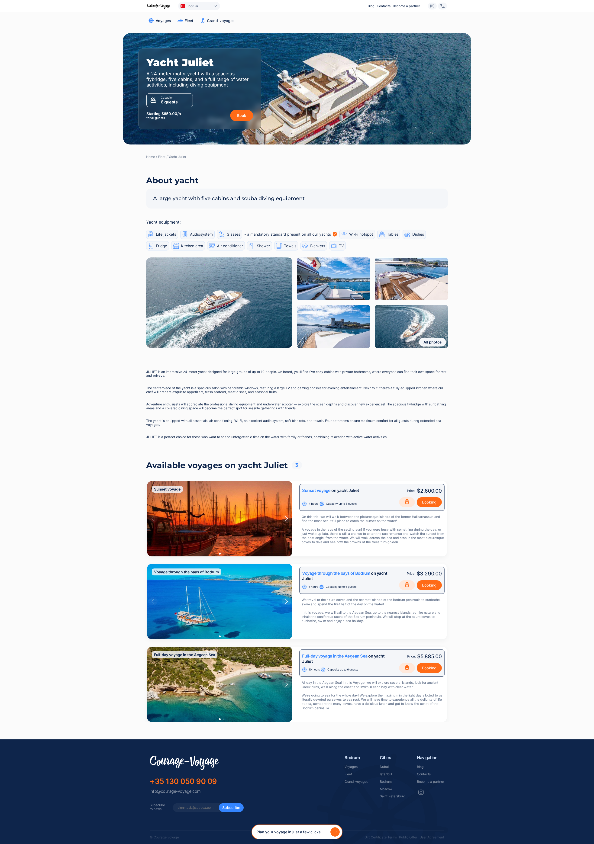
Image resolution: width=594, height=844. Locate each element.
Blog (371, 6)
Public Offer (408, 837)
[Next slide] (286, 519)
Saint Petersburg (392, 796)
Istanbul (386, 774)
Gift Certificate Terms (381, 837)
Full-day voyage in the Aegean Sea (335, 656)
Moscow (386, 789)
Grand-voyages (356, 781)
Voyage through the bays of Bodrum (336, 573)
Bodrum (386, 781)
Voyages (351, 767)
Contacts (384, 6)
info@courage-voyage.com (175, 791)
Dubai (384, 767)
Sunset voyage (316, 490)
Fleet (348, 774)
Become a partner (406, 6)
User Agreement (432, 837)
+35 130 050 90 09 (183, 781)
